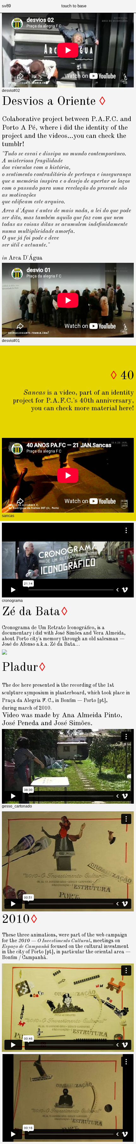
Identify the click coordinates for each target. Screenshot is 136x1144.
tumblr (12, 144)
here (125, 408)
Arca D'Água (25, 258)
